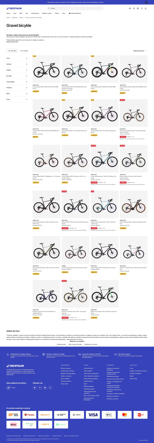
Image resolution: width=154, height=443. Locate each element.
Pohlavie (9, 87)
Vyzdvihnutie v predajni (67, 371)
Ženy (14, 13)
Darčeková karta (88, 381)
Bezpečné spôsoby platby (68, 373)
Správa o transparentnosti (71, 435)
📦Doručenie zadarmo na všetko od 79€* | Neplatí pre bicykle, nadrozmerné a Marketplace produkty (75, 2)
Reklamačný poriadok (113, 376)
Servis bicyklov (88, 371)
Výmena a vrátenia (66, 376)
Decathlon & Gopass (112, 398)
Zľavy (64, 13)
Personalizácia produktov (91, 378)
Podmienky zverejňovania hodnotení (114, 390)
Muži (21, 13)
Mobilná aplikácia (89, 386)
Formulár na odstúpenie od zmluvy (114, 382)
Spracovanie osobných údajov (115, 379)
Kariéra (132, 376)
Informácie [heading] (110, 365)
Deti (27, 13)
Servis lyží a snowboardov (91, 373)
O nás (131, 368)
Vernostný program (89, 389)
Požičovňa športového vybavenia (90, 392)
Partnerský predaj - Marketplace (89, 399)
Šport (8, 93)
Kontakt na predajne (135, 373)
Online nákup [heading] (65, 365)
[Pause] (146, 2)
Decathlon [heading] (133, 365)
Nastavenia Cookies (43, 435)
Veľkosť (8, 64)
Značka (8, 70)
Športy (8, 13)
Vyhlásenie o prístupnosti (13, 435)
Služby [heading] (86, 365)
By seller (9, 76)
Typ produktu (10, 82)
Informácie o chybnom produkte (115, 393)
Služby (57, 13)
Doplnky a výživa (47, 13)
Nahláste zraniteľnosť (29, 435)
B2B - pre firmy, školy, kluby (91, 395)
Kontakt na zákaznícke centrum (138, 371)
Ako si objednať (65, 378)
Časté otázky (64, 383)
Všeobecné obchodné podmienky (113, 369)
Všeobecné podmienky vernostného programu (113, 386)
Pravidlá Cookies (56, 435)
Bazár (85, 383)
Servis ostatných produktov (91, 376)
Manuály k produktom (113, 396)
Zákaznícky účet (88, 368)
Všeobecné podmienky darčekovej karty (113, 373)
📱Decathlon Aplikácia (75, 13)
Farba (8, 99)
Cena (8, 58)
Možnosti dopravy (66, 368)
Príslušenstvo (35, 13)
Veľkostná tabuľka (66, 381)
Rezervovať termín (12, 41)
